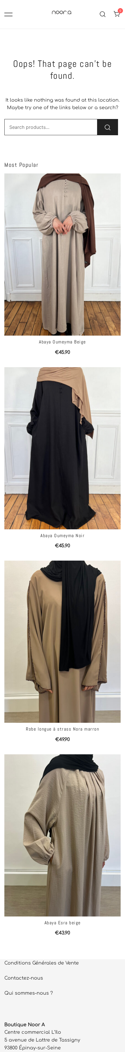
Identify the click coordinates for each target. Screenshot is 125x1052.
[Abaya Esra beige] (62, 835)
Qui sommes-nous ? (28, 993)
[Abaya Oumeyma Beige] (62, 254)
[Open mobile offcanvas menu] (8, 14)
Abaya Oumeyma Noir (62, 536)
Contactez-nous (23, 978)
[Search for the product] (107, 127)
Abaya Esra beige (62, 923)
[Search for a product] (102, 14)
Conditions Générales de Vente (41, 963)
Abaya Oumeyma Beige (62, 342)
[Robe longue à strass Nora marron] (62, 642)
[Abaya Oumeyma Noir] (62, 448)
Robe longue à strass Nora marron (62, 729)
